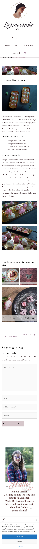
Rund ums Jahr (14, 38)
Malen (7, 45)
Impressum (20, 546)
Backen (27, 38)
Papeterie (17, 45)
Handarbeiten (29, 45)
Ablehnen (19, 541)
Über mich (16, 53)
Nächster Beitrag (30, 334)
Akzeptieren (19, 536)
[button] (36, 520)
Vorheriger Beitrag (10, 336)
